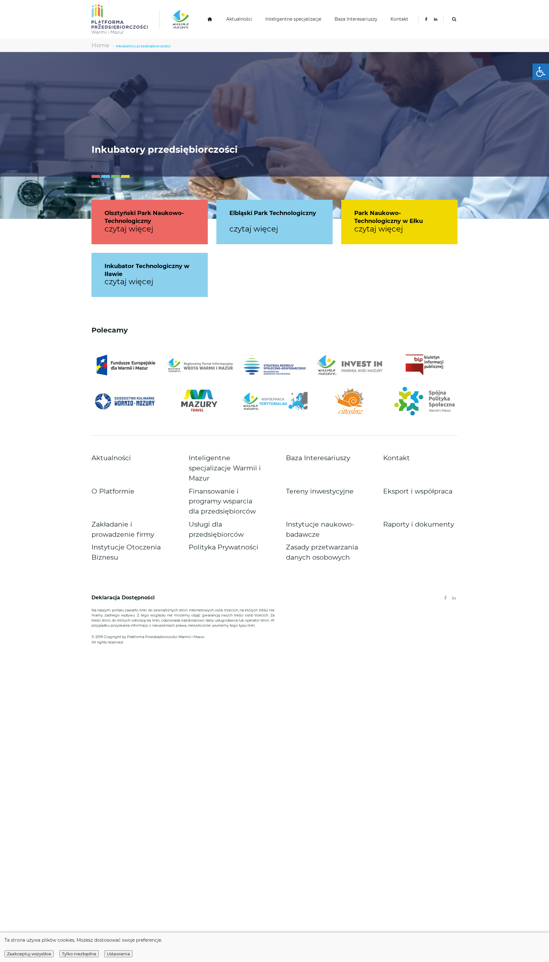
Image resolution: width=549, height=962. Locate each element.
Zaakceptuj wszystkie (29, 953)
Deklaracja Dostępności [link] (124, 538)
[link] (540, 72)
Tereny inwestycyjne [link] (307, 470)
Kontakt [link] (399, 19)
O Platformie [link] (105, 470)
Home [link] (97, 45)
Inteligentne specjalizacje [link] (293, 19)
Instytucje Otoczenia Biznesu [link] (122, 494)
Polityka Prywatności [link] (210, 494)
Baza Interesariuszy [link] (356, 19)
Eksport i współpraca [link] (404, 470)
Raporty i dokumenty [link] (405, 485)
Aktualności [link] (239, 19)
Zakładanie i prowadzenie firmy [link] (125, 485)
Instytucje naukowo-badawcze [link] (317, 485)
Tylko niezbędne (79, 953)
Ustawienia (118, 953)
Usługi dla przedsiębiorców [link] (217, 485)
